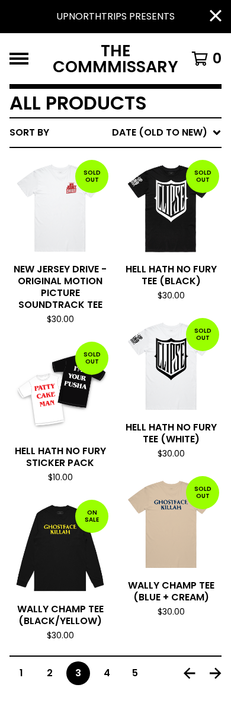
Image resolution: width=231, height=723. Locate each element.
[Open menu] (18, 59)
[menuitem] (115, 132)
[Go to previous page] (189, 673)
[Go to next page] (216, 673)
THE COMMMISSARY (115, 59)
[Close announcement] (216, 17)
